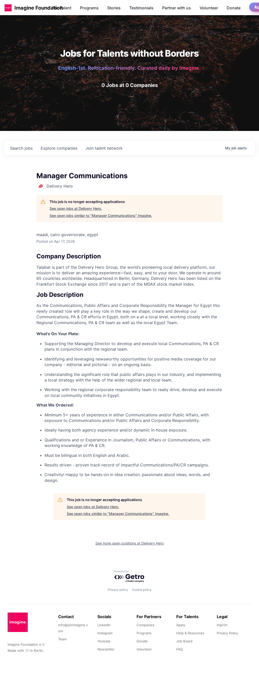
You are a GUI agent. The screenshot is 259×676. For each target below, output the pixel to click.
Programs (89, 7)
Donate (234, 7)
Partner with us (176, 7)
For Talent (62, 7)
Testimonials (141, 7)
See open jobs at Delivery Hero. (76, 208)
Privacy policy (118, 590)
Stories (114, 7)
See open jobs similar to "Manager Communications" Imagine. (101, 215)
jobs (21, 148)
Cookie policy (142, 590)
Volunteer (209, 7)
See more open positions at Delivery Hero (129, 543)
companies (59, 148)
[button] (8, 7)
